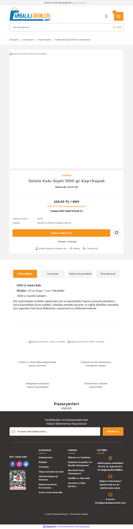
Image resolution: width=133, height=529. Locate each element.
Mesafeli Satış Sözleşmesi (76, 472)
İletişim (43, 462)
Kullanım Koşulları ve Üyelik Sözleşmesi (80, 464)
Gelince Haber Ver (61, 233)
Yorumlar (53, 273)
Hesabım (44, 467)
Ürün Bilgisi (25, 273)
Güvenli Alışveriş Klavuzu (48, 478)
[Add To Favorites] (117, 233)
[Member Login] (106, 16)
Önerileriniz (108, 273)
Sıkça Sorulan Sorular (51, 472)
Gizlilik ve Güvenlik (79, 478)
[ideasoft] (49, 526)
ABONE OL (113, 431)
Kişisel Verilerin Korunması (48, 486)
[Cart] (118, 16)
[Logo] (30, 14)
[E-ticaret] (66, 526)
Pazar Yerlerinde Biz (50, 492)
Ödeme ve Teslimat (79, 457)
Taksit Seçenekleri (80, 273)
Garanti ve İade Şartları (76, 485)
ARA (119, 27)
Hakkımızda (45, 457)
